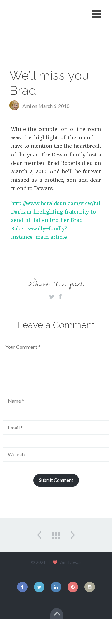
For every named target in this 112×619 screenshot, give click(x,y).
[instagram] (89, 587)
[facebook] (22, 587)
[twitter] (39, 587)
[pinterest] (73, 587)
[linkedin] (56, 587)
